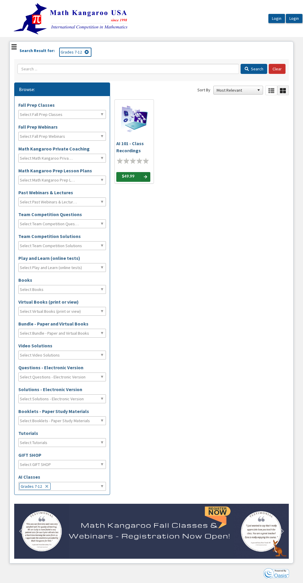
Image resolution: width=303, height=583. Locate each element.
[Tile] (283, 90)
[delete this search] (87, 52)
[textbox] (44, 114)
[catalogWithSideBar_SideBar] (14, 47)
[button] (259, 90)
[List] (271, 90)
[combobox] (235, 90)
